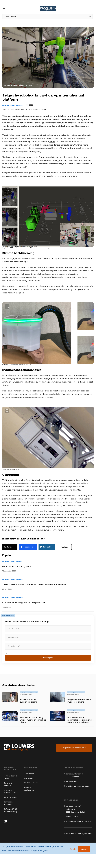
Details (73, 849)
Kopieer (64, 547)
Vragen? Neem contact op (73, 748)
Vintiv (86, 119)
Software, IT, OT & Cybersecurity (10, 810)
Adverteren (29, 774)
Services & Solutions (8, 803)
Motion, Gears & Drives (12, 105)
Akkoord (84, 849)
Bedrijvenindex (30, 783)
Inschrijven (48, 657)
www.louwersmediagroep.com (79, 833)
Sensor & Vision (10, 797)
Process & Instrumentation (11, 791)
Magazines (28, 778)
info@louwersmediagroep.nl (78, 786)
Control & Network (8, 784)
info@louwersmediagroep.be (78, 821)
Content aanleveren (29, 788)
